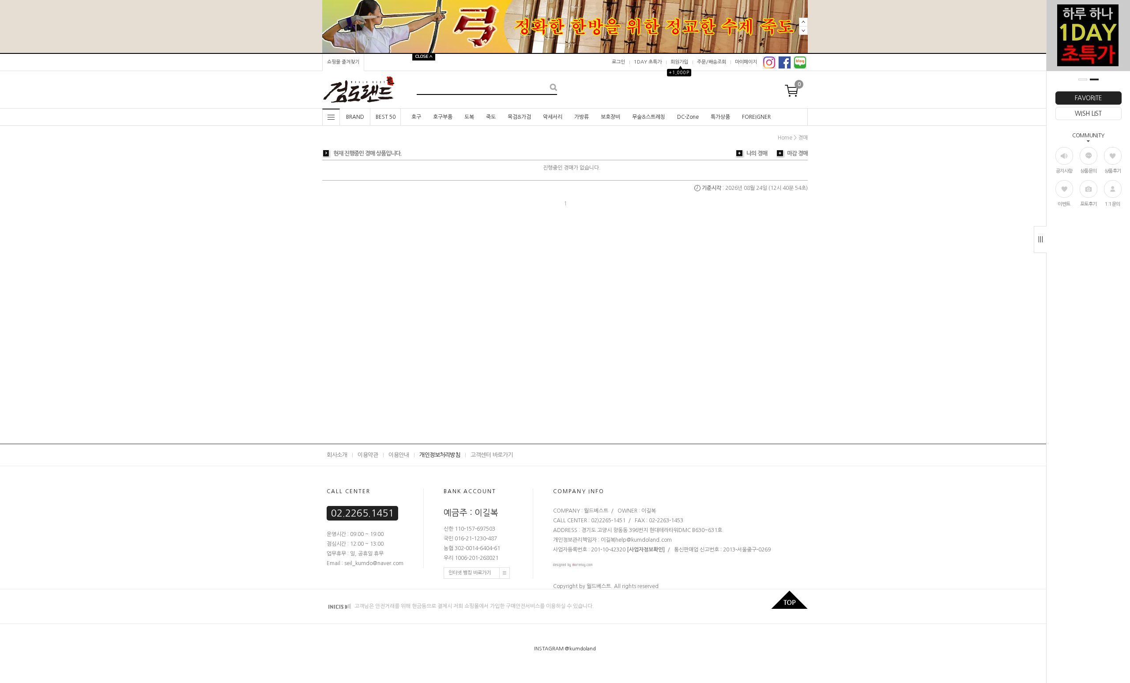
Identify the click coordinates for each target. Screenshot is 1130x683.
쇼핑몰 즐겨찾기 (343, 62)
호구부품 (442, 117)
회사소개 (337, 455)
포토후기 (1088, 204)
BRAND (355, 117)
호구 (416, 117)
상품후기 (1112, 171)
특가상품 (720, 117)
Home (785, 137)
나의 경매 (756, 153)
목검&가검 (519, 117)
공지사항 (1064, 171)
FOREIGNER (756, 117)
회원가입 (679, 62)
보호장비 (610, 117)
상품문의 (1088, 171)
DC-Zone (688, 117)
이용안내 (398, 455)
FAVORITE (1088, 98)
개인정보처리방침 (439, 455)
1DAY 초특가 (648, 62)
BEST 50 (386, 117)
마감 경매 (797, 153)
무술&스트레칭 (648, 117)
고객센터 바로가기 (492, 455)
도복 (469, 117)
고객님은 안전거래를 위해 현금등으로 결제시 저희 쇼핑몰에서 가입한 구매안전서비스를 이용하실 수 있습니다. (473, 606)
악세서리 (552, 117)
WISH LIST (1088, 113)
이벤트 (1064, 204)
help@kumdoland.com (643, 540)
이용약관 (368, 455)
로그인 (618, 62)
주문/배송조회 (711, 62)
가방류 (581, 117)
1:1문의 (1112, 204)
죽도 (491, 117)
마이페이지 (746, 62)
